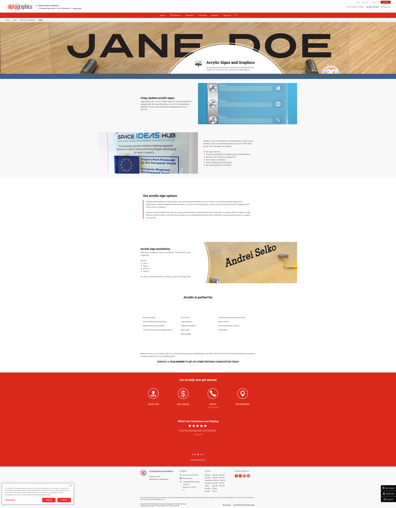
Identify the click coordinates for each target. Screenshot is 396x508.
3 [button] (198, 454)
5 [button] (203, 454)
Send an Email (187, 478)
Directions (387, 7)
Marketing (189, 15)
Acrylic (41, 20)
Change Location (154, 476)
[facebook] (236, 476)
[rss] (248, 476)
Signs (162, 15)
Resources (227, 15)
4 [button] (200, 454)
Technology (202, 15)
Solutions (214, 15)
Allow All (64, 500)
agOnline (386, 2)
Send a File (390, 494)
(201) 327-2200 (374, 7)
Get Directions (243, 404)
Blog (358, 2)
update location (77, 8)
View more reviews (198, 460)
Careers (390, 499)
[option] (198, 438)
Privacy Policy (227, 505)
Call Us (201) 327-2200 (190, 475)
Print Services (175, 15)
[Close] (70, 485)
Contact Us (375, 2)
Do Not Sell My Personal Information (243, 505)
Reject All (49, 500)
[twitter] (240, 476)
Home (8, 20)
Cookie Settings (10, 500)
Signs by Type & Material (27, 20)
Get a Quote (390, 488)
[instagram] (244, 476)
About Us (365, 2)
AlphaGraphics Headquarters (159, 479)
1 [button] (193, 454)
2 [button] (195, 454)
